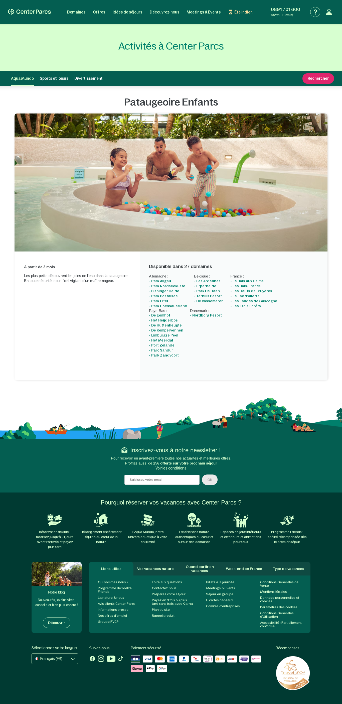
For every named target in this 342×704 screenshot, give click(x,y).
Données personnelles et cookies (279, 599)
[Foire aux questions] (315, 12)
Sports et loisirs (54, 78)
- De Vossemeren (209, 301)
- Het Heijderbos (163, 320)
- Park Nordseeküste (167, 286)
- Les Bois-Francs (245, 286)
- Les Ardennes (207, 281)
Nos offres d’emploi (112, 616)
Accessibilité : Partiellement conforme (281, 624)
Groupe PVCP (108, 622)
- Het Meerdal (161, 340)
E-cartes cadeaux (219, 600)
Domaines (76, 12)
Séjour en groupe (219, 594)
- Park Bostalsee (163, 296)
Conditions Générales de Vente (279, 584)
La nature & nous (111, 598)
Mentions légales (273, 592)
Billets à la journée (220, 582)
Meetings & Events (204, 12)
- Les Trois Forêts (245, 306)
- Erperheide (205, 286)
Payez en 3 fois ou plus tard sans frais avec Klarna (172, 602)
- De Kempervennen (166, 330)
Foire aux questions (167, 582)
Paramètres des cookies (278, 607)
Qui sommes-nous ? (113, 582)
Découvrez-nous (164, 12)
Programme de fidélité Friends (115, 590)
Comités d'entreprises (223, 606)
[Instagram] (101, 659)
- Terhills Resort (208, 296)
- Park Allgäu (160, 281)
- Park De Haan (207, 291)
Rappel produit (163, 616)
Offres (99, 12)
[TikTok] (120, 659)
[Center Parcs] (29, 12)
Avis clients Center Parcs (116, 604)
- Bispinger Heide (164, 291)
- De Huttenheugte (165, 325)
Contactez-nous (164, 588)
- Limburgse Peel (163, 335)
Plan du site (161, 610)
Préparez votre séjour (169, 594)
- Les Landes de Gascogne (253, 301)
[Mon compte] (329, 12)
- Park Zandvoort (164, 355)
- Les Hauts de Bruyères (251, 291)
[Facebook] (92, 659)
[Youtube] (111, 659)
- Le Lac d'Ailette (245, 296)
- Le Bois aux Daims (247, 281)
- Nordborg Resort (206, 315)
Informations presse (113, 610)
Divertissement (88, 78)
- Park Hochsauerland (168, 306)
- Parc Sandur (161, 350)
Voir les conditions (171, 468)
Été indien (243, 12)
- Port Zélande (162, 345)
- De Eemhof (159, 315)
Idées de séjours (127, 12)
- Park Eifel (158, 301)
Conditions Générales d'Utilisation (277, 614)
